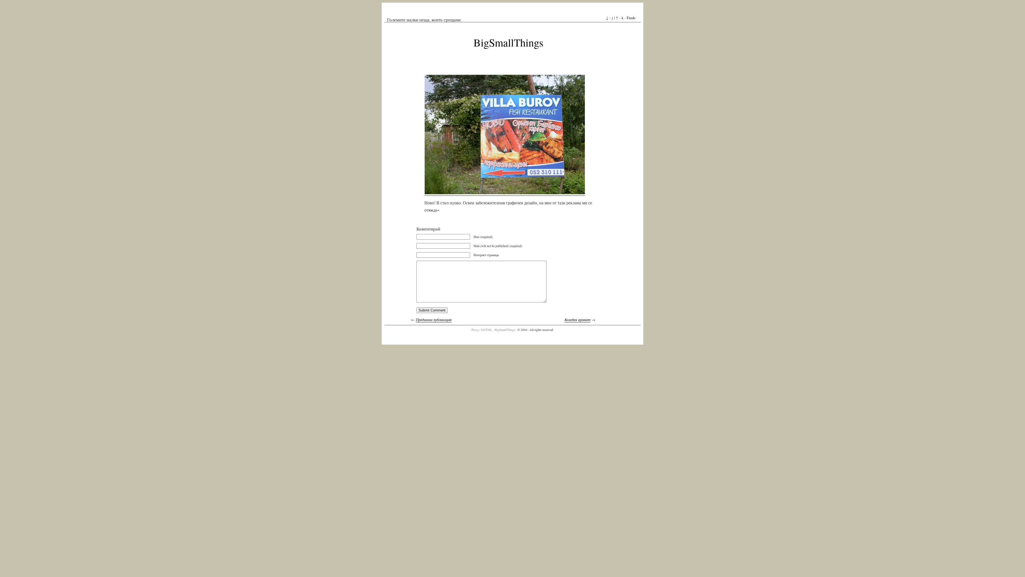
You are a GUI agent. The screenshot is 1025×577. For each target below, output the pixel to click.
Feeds (631, 17)
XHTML (486, 330)
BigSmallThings (508, 42)
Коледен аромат (577, 319)
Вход (474, 330)
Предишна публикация (434, 319)
